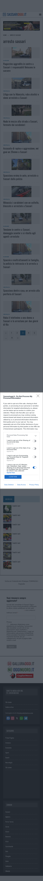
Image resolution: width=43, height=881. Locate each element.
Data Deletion (9, 485)
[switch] (34, 441)
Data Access (21, 485)
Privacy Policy (34, 485)
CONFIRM (13, 477)
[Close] (39, 396)
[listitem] (21, 435)
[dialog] (21, 440)
